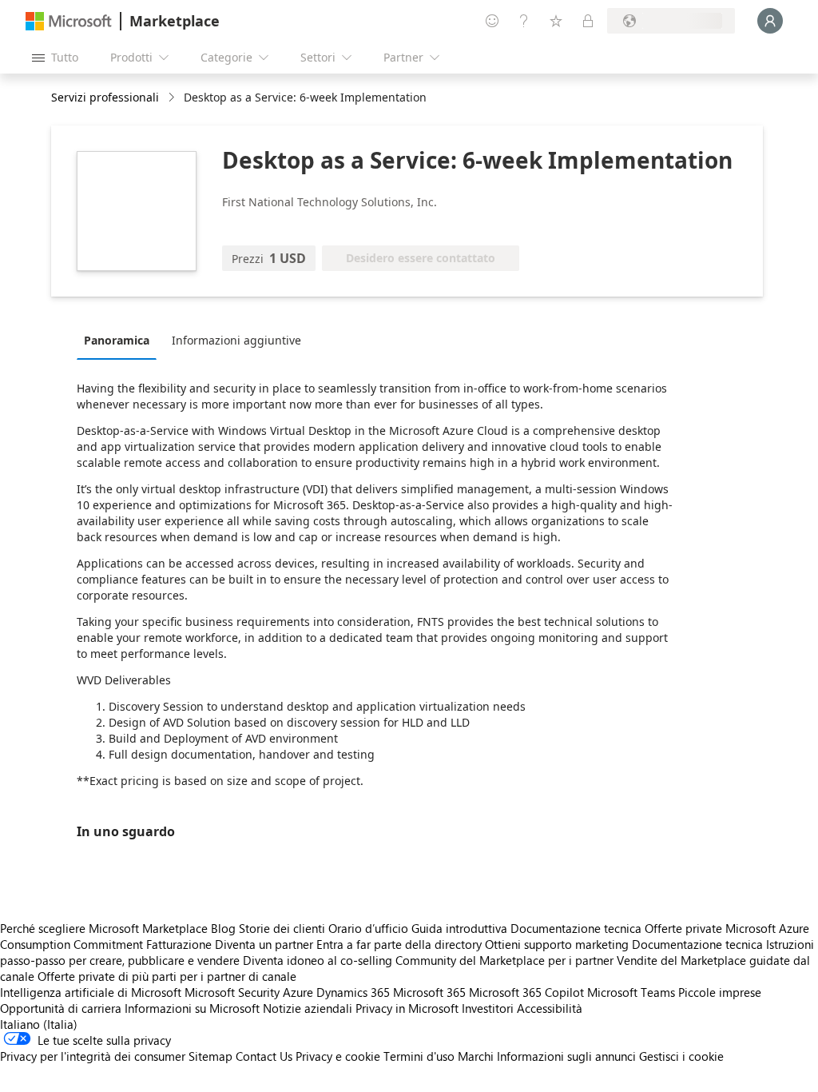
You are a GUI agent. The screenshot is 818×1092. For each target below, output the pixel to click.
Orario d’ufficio (368, 928)
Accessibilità (549, 1008)
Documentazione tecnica (575, 928)
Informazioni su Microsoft (192, 1008)
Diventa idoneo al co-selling (317, 960)
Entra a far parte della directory (399, 944)
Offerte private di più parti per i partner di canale (167, 976)
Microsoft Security (232, 992)
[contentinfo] (173, 98)
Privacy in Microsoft (407, 1008)
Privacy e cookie (338, 1056)
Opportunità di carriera (60, 1008)
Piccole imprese (719, 992)
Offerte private (683, 928)
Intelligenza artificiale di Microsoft (90, 992)
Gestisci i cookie (681, 1056)
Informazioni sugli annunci (566, 1056)
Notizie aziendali (307, 1008)
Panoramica (116, 340)
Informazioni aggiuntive (236, 340)
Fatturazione (179, 944)
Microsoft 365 (429, 992)
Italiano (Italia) (38, 1024)
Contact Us (264, 1056)
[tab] (121, 339)
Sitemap (210, 1056)
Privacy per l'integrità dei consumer (92, 1056)
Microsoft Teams (631, 992)
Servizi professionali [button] (105, 97)
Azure (298, 992)
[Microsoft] (69, 21)
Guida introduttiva (459, 928)
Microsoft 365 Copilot (526, 992)
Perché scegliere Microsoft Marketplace (104, 928)
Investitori (488, 1008)
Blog (223, 928)
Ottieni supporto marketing (557, 944)
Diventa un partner (264, 944)
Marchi (476, 1056)
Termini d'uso (419, 1056)
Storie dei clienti (282, 928)
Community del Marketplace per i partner (504, 960)
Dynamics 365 (353, 992)
